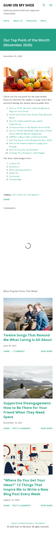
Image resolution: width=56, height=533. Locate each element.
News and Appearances (20, 170)
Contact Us (14, 163)
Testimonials (15, 179)
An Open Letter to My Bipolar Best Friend (29, 127)
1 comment (18, 351)
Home (6, 20)
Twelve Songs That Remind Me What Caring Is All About (27, 337)
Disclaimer (40, 523)
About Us (18, 20)
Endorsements (26, 523)
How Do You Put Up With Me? (24, 150)
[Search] (44, 5)
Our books (14, 176)
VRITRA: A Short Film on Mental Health (28, 137)
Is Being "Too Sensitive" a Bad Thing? (27, 153)
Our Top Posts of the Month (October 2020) (30, 140)
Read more (47, 351)
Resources (32, 20)
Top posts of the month (25, 194)
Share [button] (6, 199)
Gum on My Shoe (18, 5)
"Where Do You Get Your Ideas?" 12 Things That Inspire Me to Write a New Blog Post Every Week (25, 487)
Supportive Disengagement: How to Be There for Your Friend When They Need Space (27, 410)
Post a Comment (21, 428)
